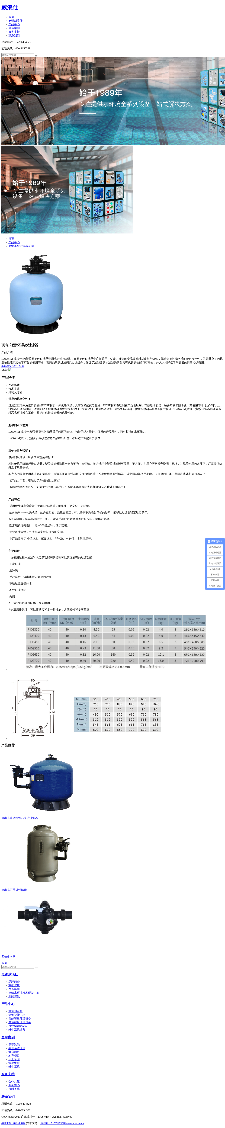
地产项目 (14, 1055)
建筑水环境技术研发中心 (23, 992)
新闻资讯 (14, 996)
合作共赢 (14, 1081)
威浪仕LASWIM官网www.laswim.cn (62, 1123)
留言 (21, 366)
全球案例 (14, 28)
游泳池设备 (15, 1011)
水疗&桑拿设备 (17, 1025)
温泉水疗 (14, 1063)
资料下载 (14, 1088)
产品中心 (14, 24)
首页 (11, 16)
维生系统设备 (16, 1029)
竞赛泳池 (14, 1044)
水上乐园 (14, 1059)
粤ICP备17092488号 (13, 1123)
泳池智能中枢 (16, 1014)
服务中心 (14, 1085)
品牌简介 (14, 981)
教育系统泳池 (16, 1048)
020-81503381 (9, 366)
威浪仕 (9, 7)
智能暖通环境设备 (19, 1018)
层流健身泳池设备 (19, 1022)
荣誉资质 (14, 985)
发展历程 (14, 989)
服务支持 (14, 31)
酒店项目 (14, 1051)
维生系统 (14, 1066)
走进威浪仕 (15, 20)
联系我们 (14, 35)
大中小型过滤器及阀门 (22, 246)
